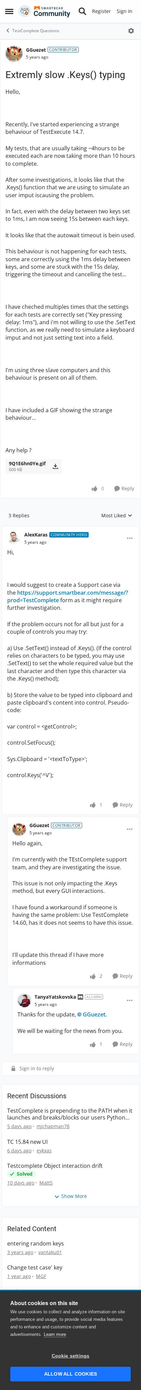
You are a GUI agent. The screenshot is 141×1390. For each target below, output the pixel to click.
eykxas (44, 1150)
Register (101, 11)
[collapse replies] (70, 529)
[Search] (82, 11)
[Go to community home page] (44, 11)
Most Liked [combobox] (116, 515)
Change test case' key (34, 1267)
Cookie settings (71, 1356)
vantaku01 (50, 1252)
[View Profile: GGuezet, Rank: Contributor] (14, 53)
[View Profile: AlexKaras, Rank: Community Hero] (14, 538)
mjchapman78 (53, 1126)
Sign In (124, 11)
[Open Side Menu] (9, 11)
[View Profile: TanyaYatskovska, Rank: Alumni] (24, 1000)
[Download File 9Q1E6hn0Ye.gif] (55, 466)
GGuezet (36, 50)
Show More (74, 1196)
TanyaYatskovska (55, 997)
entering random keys (35, 1243)
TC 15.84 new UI (27, 1142)
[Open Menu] (131, 31)
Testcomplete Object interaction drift (55, 1166)
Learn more (55, 1334)
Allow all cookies (70, 1374)
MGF (41, 1276)
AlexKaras (36, 534)
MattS (46, 1182)
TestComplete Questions (35, 31)
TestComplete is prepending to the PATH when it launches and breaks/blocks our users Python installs (69, 1114)
